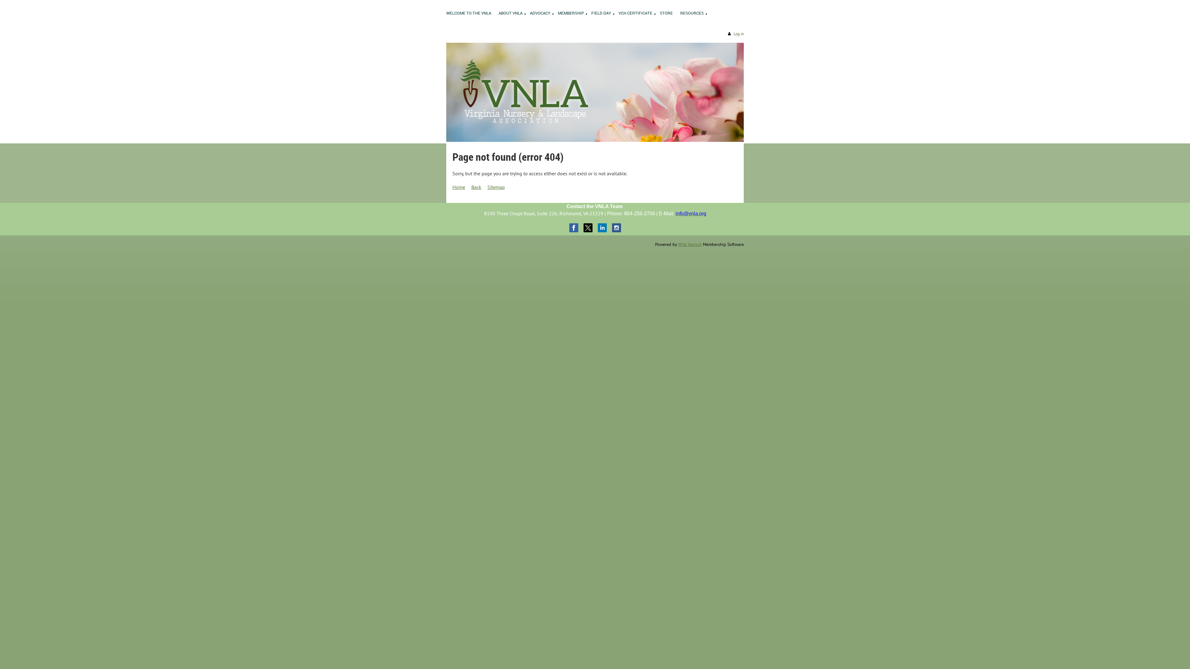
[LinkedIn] (602, 227)
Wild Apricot (690, 244)
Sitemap (496, 187)
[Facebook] (573, 227)
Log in (739, 34)
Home (458, 187)
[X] (588, 227)
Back (476, 187)
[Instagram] (616, 227)
